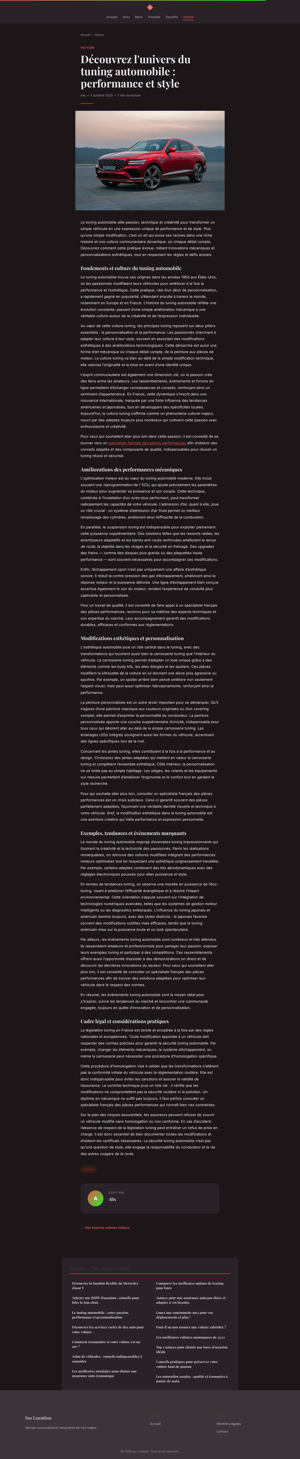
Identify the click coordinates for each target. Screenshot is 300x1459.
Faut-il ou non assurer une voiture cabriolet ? (191, 1327)
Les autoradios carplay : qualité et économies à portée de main (192, 1378)
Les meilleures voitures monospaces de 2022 (190, 1337)
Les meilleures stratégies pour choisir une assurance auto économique (104, 1373)
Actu (126, 17)
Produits (154, 17)
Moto (139, 17)
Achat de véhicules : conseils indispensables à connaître (107, 1358)
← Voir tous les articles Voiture (105, 1228)
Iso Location (38, 1418)
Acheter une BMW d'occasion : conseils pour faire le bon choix (105, 1300)
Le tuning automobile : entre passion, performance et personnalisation (100, 1314)
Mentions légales (229, 1424)
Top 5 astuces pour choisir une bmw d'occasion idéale (192, 1349)
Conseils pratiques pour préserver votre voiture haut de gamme (187, 1363)
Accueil (112, 17)
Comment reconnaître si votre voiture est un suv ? (106, 1344)
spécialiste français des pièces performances (147, 443)
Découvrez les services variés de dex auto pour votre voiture (108, 1329)
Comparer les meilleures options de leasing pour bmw (189, 1285)
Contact (222, 1431)
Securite (172, 17)
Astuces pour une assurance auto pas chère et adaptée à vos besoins (191, 1300)
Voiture (188, 17)
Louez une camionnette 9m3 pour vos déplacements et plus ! (184, 1314)
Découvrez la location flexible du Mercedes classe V (105, 1285)
